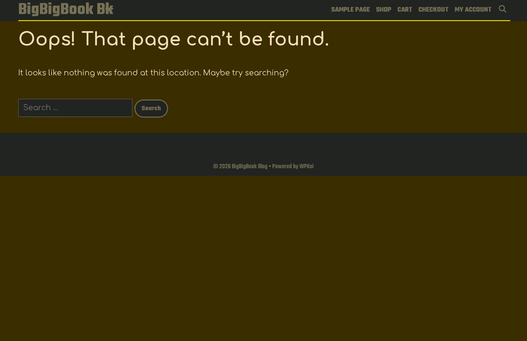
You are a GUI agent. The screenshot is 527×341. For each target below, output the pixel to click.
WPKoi (306, 166)
